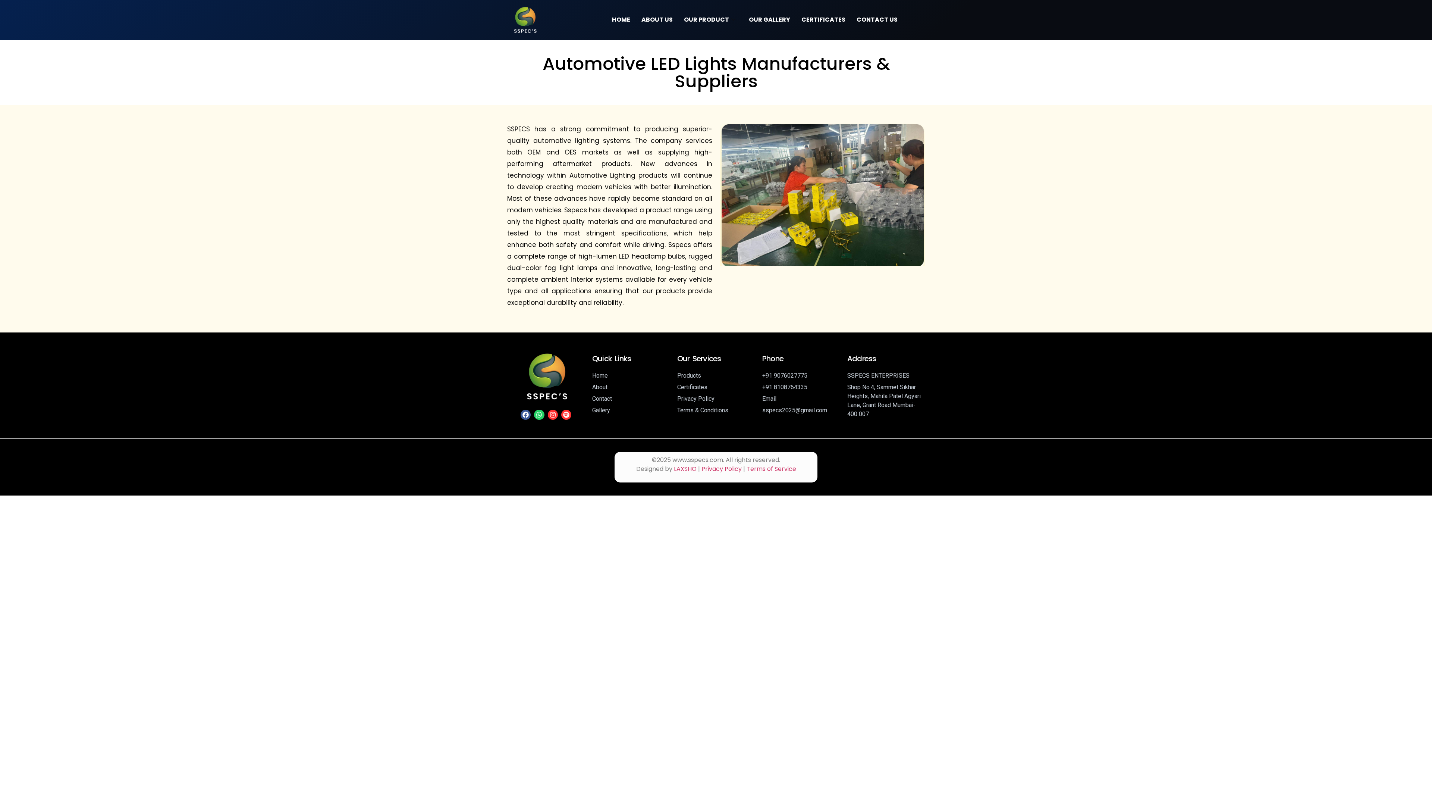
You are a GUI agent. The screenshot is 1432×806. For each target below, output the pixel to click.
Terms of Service (771, 469)
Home (621, 19)
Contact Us (877, 19)
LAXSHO (685, 469)
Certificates (823, 19)
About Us (657, 19)
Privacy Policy (721, 469)
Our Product (706, 19)
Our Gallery (769, 19)
